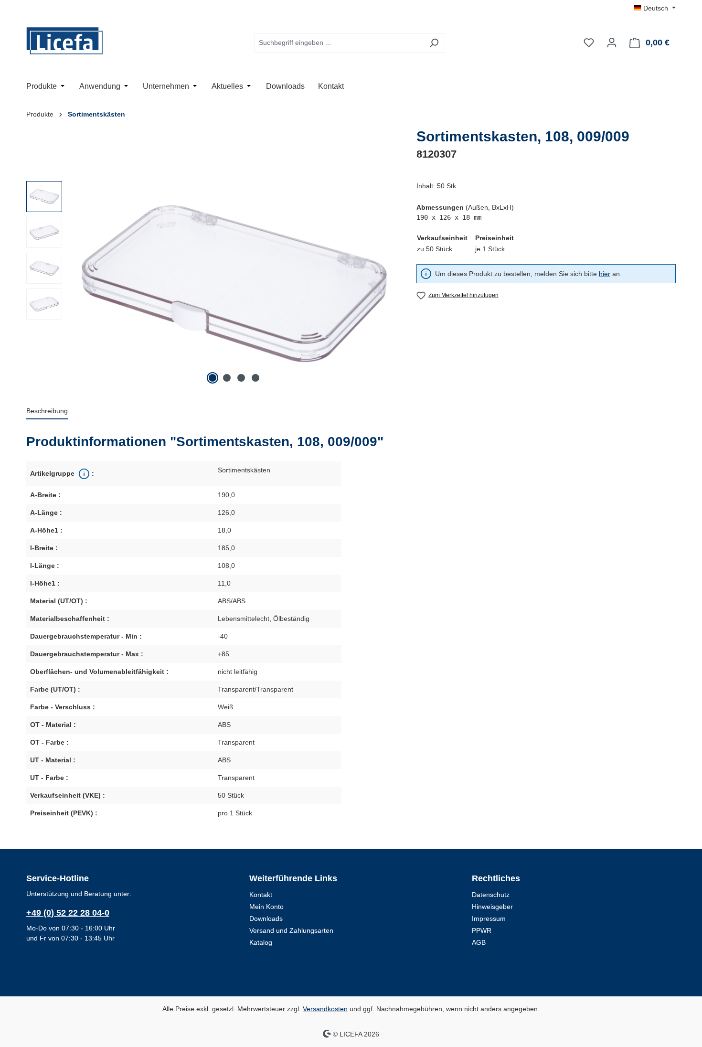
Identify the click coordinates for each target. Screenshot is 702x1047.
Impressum (489, 918)
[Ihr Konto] (611, 42)
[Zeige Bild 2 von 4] (227, 378)
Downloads (266, 918)
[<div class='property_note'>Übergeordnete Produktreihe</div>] (83, 473)
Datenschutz (491, 894)
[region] (212, 283)
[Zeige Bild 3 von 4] (241, 378)
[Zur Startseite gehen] (74, 41)
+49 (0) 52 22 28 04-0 (67, 913)
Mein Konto (266, 906)
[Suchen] (434, 43)
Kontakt (260, 894)
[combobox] (338, 43)
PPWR (481, 930)
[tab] (47, 411)
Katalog (260, 942)
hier (604, 274)
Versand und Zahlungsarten (291, 930)
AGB (479, 942)
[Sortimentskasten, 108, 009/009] (234, 283)
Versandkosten (325, 1009)
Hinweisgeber (492, 906)
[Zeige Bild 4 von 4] (255, 378)
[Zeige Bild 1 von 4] (212, 378)
